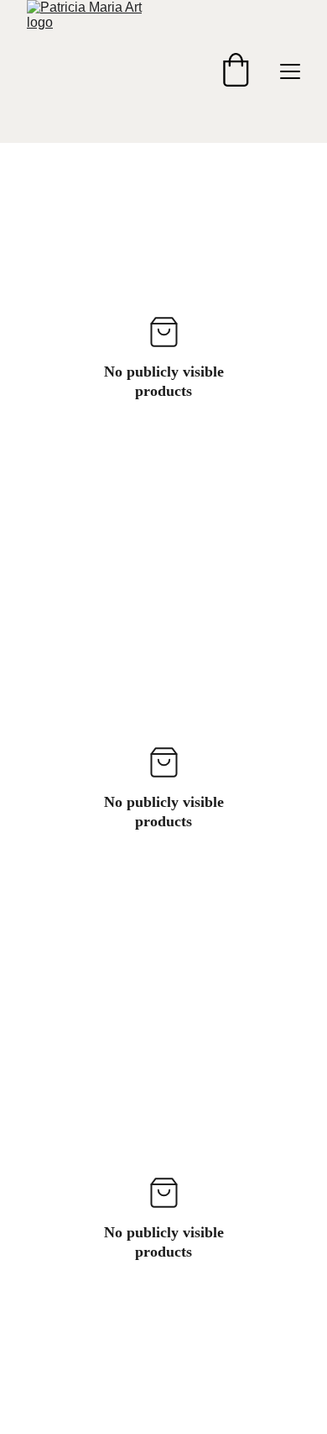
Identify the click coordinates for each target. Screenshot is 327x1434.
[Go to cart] (235, 71)
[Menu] (290, 71)
